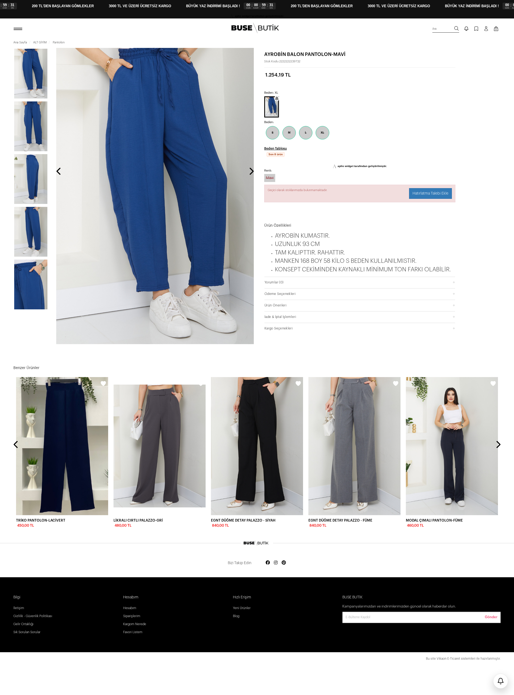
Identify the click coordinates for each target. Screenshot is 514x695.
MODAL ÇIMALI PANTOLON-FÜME (434, 520)
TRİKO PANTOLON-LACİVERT (40, 520)
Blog (236, 616)
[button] (359, 282)
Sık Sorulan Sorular (26, 632)
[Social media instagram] (276, 563)
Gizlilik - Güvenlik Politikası (32, 616)
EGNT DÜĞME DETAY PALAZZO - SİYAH (243, 520)
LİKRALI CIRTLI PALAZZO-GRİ (138, 520)
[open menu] (18, 29)
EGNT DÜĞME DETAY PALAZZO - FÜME (340, 520)
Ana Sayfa (20, 42)
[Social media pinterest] (284, 563)
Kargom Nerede (134, 624)
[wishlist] (103, 384)
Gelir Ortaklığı (23, 624)
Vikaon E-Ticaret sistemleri (456, 658)
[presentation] (59, 171)
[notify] (466, 29)
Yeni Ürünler (242, 608)
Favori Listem (132, 632)
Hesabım (129, 608)
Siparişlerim (131, 616)
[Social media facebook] (268, 563)
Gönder (491, 617)
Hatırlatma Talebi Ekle (430, 193)
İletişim (18, 608)
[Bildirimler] (500, 681)
